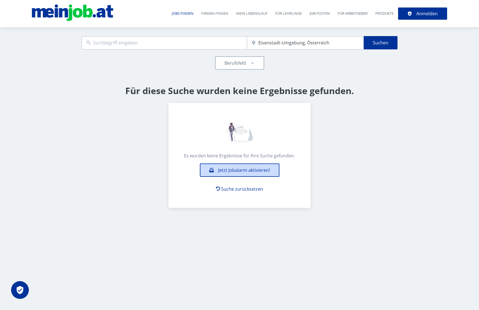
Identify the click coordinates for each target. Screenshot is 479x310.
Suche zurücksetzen (242, 189)
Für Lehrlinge (288, 13)
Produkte (384, 13)
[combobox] (164, 43)
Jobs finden (182, 13)
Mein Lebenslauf (251, 13)
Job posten (320, 13)
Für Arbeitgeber (353, 13)
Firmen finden (214, 13)
